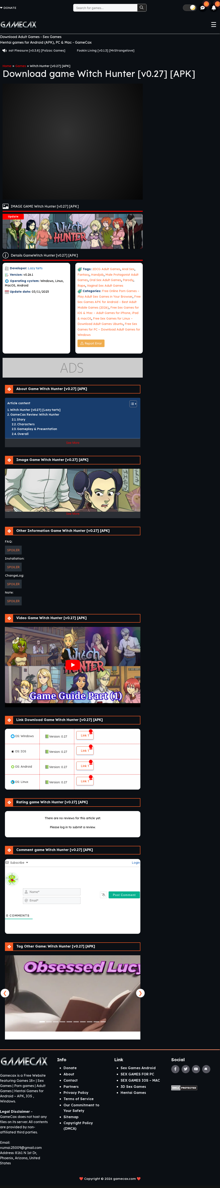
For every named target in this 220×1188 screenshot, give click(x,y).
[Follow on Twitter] (186, 1069)
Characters (26, 424)
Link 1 (85, 735)
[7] (214, 7)
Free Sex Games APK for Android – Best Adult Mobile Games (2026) (109, 302)
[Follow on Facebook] (175, 1069)
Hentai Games (133, 1092)
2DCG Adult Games (106, 269)
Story (21, 419)
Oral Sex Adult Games (105, 280)
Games (20, 66)
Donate (9, 7)
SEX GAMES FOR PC (137, 1074)
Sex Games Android (138, 1068)
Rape (81, 286)
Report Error (93, 343)
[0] (202, 8)
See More (72, 442)
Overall (23, 434)
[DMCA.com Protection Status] (184, 1087)
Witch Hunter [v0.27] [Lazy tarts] (35, 410)
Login (135, 863)
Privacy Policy (76, 1092)
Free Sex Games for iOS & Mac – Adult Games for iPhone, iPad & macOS (108, 313)
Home (7, 66)
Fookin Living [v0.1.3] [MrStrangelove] (63, 50)
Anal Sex (128, 269)
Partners (71, 1086)
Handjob (97, 275)
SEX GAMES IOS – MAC (140, 1080)
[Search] (141, 8)
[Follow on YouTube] (196, 1069)
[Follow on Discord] (206, 1069)
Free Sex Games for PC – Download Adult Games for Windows (108, 329)
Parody (128, 280)
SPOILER (13, 550)
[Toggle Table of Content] (131, 403)
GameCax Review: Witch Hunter (34, 414)
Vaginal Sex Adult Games (105, 286)
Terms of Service (79, 1099)
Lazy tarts (35, 268)
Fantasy (83, 275)
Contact (71, 1080)
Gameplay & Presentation (37, 429)
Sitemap (71, 1117)
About (69, 1074)
